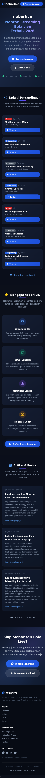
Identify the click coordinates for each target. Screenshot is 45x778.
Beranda (5, 711)
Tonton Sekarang (24, 59)
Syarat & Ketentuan (10, 738)
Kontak (5, 742)
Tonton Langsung (32, 4)
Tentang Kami (8, 731)
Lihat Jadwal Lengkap (23, 275)
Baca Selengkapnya (13, 520)
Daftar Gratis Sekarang (24, 444)
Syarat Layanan (29, 770)
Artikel (4, 721)
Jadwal (5, 714)
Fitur (4, 717)
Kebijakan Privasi (9, 735)
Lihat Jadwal (24, 67)
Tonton (13, 130)
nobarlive (11, 692)
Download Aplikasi (24, 673)
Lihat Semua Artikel (23, 617)
